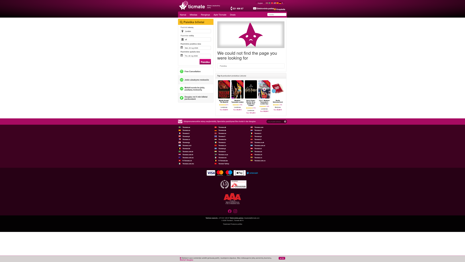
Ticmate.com (258, 127)
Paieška (205, 62)
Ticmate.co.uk (259, 142)
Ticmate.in (222, 151)
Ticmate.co (258, 157)
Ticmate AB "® (239, 220)
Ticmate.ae (258, 151)
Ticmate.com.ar (259, 145)
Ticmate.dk (222, 127)
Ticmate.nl (258, 130)
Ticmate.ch (258, 154)
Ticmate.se (186, 127)
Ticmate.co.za (223, 154)
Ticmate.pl (186, 136)
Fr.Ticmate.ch (187, 161)
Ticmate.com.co (259, 161)
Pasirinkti (187, 27)
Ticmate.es (186, 130)
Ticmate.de (222, 130)
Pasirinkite (187, 35)
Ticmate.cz (186, 139)
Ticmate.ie (222, 142)
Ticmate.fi (221, 136)
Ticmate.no (222, 133)
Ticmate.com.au (188, 157)
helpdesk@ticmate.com (252, 218)
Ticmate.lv (258, 139)
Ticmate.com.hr (187, 154)
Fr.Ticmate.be (223, 161)
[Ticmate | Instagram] (235, 211)
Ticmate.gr (222, 148)
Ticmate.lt (230, 220)
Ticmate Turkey (223, 164)
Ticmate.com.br (187, 151)
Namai (183, 14)
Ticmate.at (258, 148)
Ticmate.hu (222, 139)
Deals (233, 14)
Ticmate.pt (258, 136)
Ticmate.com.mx (188, 164)
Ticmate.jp (186, 142)
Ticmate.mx (222, 157)
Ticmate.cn (222, 145)
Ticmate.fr (186, 133)
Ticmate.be (186, 148)
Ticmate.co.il (186, 145)
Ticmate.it (257, 133)
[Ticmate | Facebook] (230, 211)
